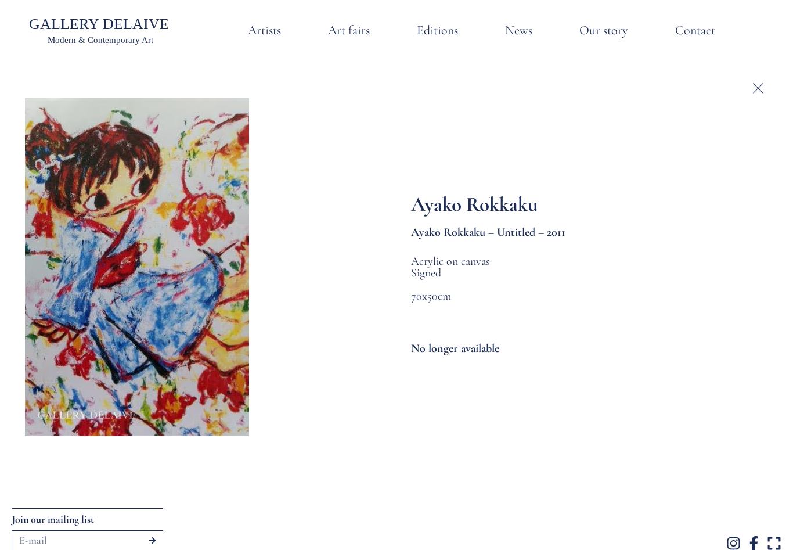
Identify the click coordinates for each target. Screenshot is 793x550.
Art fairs (349, 30)
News (518, 30)
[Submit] (152, 540)
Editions (437, 30)
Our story (603, 30)
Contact (695, 30)
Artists (264, 30)
